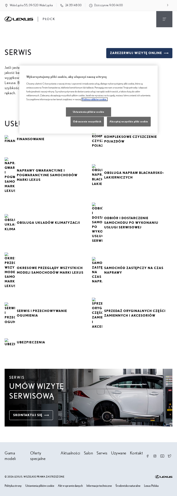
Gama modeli (10, 456)
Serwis (102, 453)
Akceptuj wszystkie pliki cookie (128, 121)
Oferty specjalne (38, 456)
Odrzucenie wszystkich (87, 121)
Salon (88, 453)
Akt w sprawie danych (70, 485)
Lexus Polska (151, 485)
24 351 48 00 (73, 5)
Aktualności (70, 453)
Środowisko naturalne (127, 485)
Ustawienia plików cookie (39, 485)
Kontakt (136, 453)
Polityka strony (13, 485)
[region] (88, 100)
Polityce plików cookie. (94, 99)
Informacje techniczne (99, 485)
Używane (118, 453)
